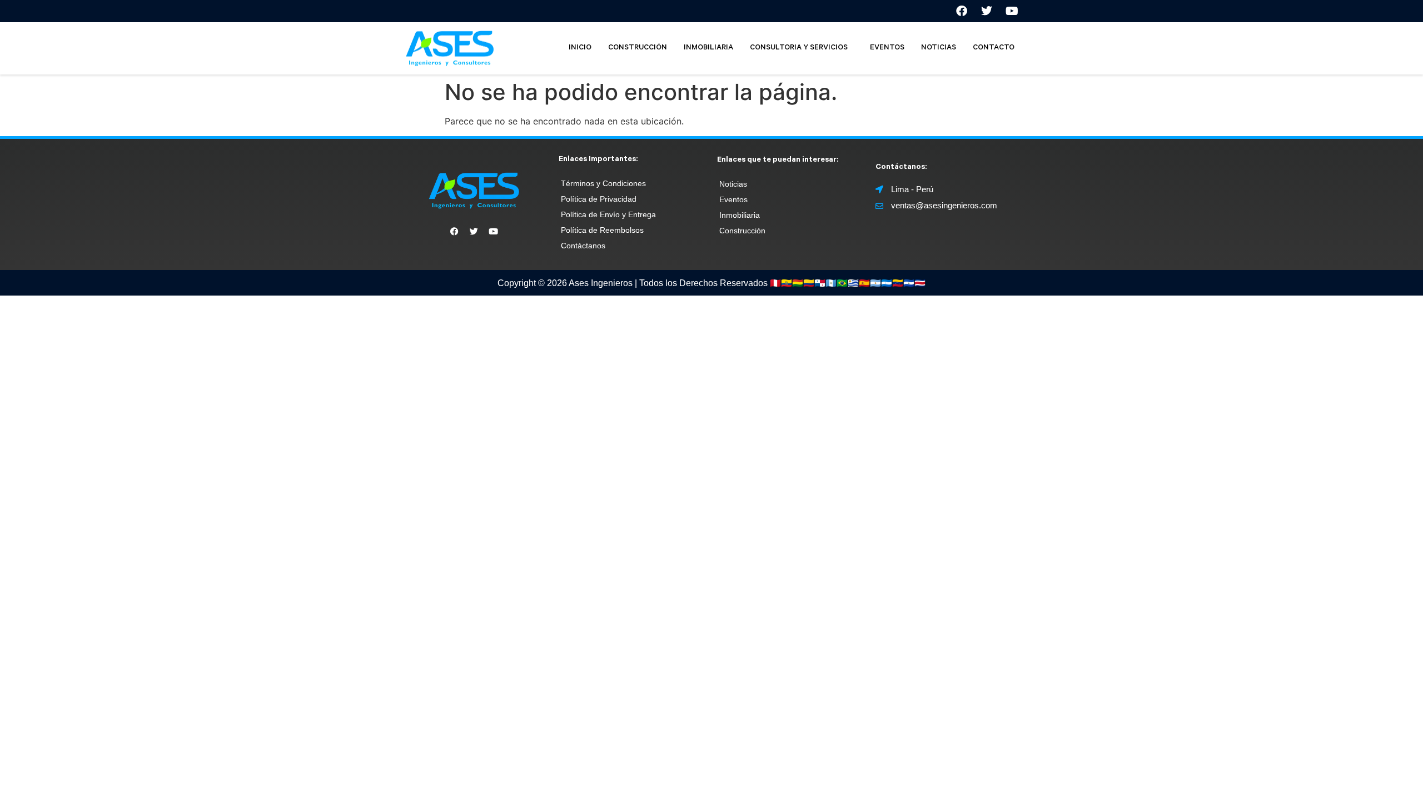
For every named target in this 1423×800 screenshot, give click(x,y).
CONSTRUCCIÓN (637, 48)
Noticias (733, 183)
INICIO (580, 48)
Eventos (733, 199)
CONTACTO (993, 48)
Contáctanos (583, 245)
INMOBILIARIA (708, 48)
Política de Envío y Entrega (608, 214)
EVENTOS (887, 48)
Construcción (742, 230)
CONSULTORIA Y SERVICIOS (799, 48)
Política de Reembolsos (602, 230)
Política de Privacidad (598, 198)
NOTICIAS (938, 48)
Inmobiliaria (739, 215)
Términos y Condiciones (603, 183)
